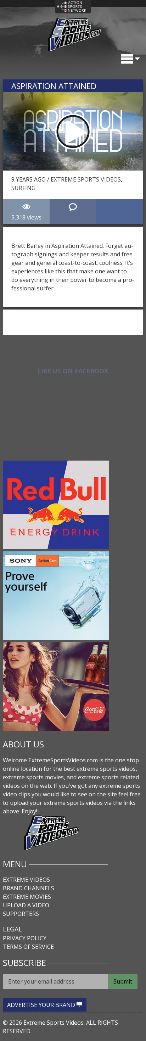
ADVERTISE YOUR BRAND (42, 1005)
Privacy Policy (24, 938)
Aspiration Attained (53, 85)
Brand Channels (28, 888)
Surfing (23, 188)
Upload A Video (26, 905)
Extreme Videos (26, 880)
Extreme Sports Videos (86, 179)
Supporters (21, 914)
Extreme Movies (27, 897)
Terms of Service (28, 947)
